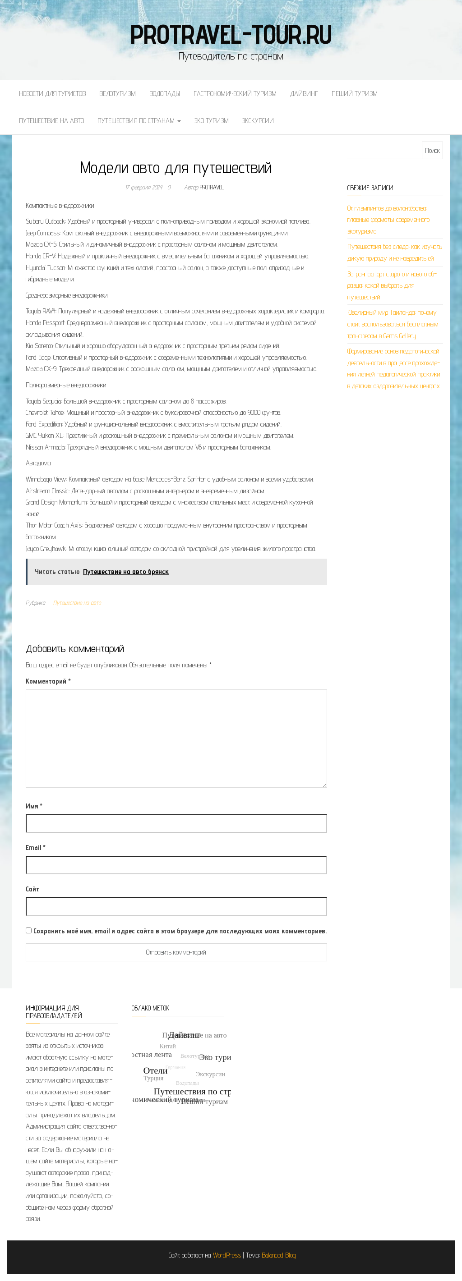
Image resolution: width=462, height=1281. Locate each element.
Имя (34, 806)
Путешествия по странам (136, 120)
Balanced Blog (279, 1255)
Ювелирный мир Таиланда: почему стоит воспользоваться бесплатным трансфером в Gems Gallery (393, 324)
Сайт (32, 889)
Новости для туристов (52, 93)
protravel (212, 187)
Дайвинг (304, 93)
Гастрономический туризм (235, 93)
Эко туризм (211, 120)
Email (36, 847)
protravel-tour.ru (231, 34)
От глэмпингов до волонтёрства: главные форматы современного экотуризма (388, 219)
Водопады (164, 93)
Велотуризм (117, 93)
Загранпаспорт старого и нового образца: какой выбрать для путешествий (392, 285)
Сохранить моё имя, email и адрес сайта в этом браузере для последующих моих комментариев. (180, 931)
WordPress (227, 1255)
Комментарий (48, 681)
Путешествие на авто (51, 120)
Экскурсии (258, 120)
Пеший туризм (355, 93)
